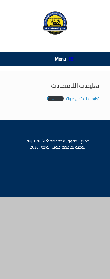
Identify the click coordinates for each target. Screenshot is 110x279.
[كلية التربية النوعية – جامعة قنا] (55, 24)
